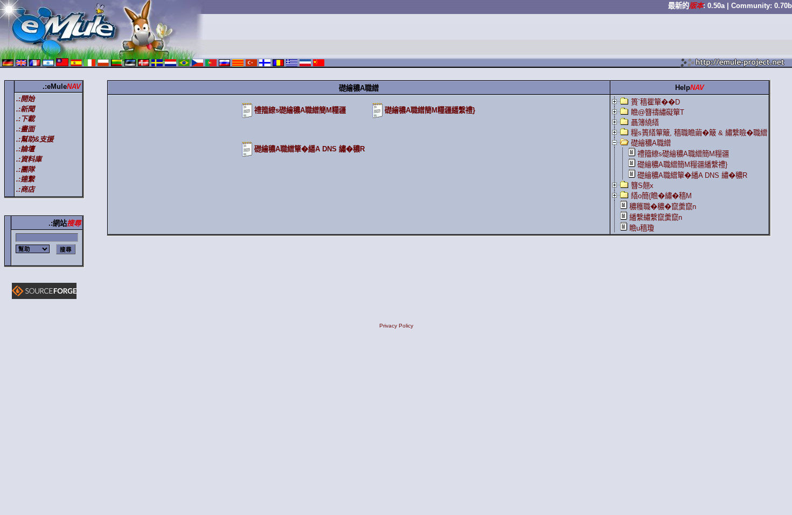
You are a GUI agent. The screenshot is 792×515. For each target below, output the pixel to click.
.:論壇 (25, 149)
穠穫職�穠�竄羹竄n (662, 207)
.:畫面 (25, 129)
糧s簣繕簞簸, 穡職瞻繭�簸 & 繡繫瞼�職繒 (699, 133)
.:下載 (25, 119)
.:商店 (25, 189)
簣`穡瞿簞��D (655, 102)
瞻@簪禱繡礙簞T (657, 112)
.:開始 (25, 99)
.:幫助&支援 (34, 139)
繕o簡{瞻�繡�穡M (661, 196)
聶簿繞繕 (645, 123)
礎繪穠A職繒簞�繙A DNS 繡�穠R (309, 149)
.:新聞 (25, 109)
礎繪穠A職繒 (651, 143)
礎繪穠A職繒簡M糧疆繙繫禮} (430, 110)
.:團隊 (25, 169)
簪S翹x (642, 186)
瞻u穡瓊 (641, 228)
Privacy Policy (396, 326)
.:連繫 (25, 179)
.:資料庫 (28, 159)
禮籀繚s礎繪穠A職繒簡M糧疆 (300, 110)
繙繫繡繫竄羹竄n (655, 217)
